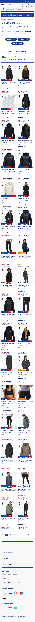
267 (28, 535)
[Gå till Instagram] (4, 583)
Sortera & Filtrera (16, 51)
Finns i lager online (12, 56)
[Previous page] (2, 535)
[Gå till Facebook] (14, 583)
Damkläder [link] (11, 39)
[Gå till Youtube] (9, 583)
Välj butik (21, 59)
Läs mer (3, 35)
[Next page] (32, 535)
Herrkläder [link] (23, 39)
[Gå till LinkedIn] (19, 583)
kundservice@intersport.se (9, 574)
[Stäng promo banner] (31, 15)
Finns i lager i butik (12, 59)
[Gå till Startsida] (6, 5)
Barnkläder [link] (17, 43)
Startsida (3, 19)
